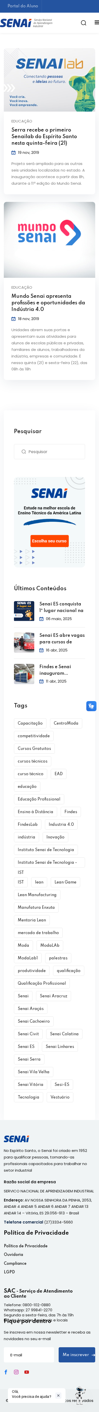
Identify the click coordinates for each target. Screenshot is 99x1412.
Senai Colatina (64, 1034)
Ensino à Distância (35, 812)
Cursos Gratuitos (34, 749)
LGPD (9, 1272)
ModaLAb (49, 946)
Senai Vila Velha (34, 1072)
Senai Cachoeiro (34, 1022)
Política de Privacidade (25, 1246)
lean (39, 882)
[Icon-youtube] (26, 1372)
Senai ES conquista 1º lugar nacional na (61, 607)
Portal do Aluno (23, 6)
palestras (58, 958)
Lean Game (65, 882)
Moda (23, 946)
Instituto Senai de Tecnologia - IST (47, 864)
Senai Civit (28, 1034)
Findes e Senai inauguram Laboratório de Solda (56, 671)
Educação (21, 121)
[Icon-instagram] (16, 1372)
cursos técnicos (32, 762)
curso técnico (30, 774)
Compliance (15, 1264)
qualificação (68, 971)
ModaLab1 (28, 958)
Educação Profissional (39, 799)
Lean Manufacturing (37, 895)
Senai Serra (29, 1060)
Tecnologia (28, 1097)
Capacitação (30, 724)
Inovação (55, 837)
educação (27, 787)
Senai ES (26, 1047)
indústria (26, 837)
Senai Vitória (30, 1085)
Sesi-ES (62, 1085)
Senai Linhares (60, 1047)
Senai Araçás (31, 1009)
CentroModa (66, 724)
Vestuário (60, 1097)
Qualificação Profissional (42, 984)
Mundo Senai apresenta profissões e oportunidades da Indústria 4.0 (48, 303)
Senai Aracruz (53, 996)
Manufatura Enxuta (36, 908)
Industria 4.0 (61, 825)
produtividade (32, 971)
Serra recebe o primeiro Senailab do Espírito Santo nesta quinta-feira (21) (44, 137)
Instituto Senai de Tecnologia (46, 850)
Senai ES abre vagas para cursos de (62, 638)
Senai (23, 996)
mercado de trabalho (38, 933)
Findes (70, 812)
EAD (59, 774)
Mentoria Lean (32, 920)
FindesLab (28, 825)
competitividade (34, 736)
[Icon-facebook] (5, 1372)
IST (21, 882)
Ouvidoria (13, 1255)
